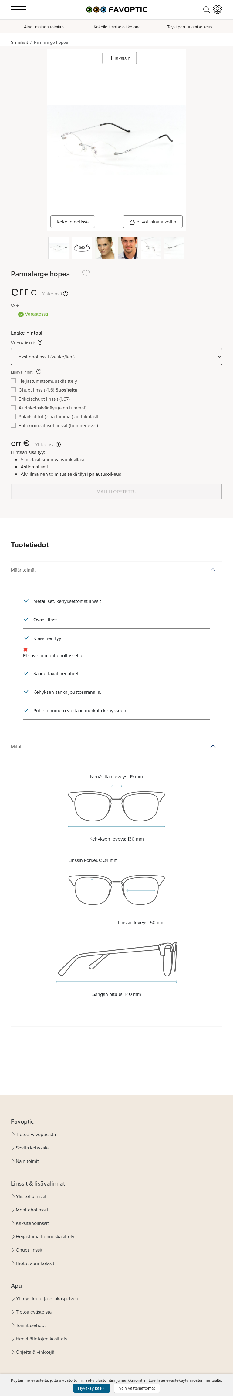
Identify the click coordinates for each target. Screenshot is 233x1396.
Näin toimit (27, 1161)
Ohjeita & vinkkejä (35, 1352)
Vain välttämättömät (137, 1388)
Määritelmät (23, 569)
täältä (216, 1380)
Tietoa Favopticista (36, 1134)
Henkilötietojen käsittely (41, 1338)
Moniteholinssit (32, 1209)
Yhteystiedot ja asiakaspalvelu (47, 1298)
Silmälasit (19, 42)
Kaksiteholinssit (32, 1223)
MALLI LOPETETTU (116, 491)
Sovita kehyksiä (32, 1147)
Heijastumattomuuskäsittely (45, 1236)
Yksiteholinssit (31, 1196)
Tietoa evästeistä (34, 1311)
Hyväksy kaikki (91, 1388)
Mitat (16, 746)
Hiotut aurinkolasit (35, 1263)
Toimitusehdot (31, 1325)
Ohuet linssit (29, 1249)
